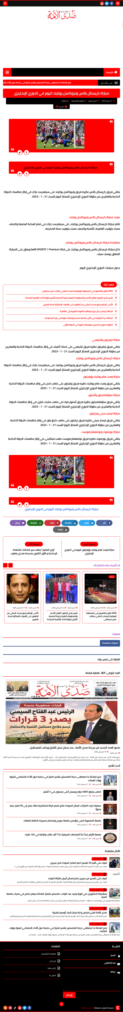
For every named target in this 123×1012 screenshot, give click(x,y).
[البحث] (5, 3)
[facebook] (112, 3)
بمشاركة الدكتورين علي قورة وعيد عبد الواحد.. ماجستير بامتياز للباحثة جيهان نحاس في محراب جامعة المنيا (56, 895)
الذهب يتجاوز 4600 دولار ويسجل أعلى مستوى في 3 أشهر (72, 791)
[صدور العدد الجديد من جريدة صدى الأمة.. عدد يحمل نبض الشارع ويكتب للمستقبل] (61, 712)
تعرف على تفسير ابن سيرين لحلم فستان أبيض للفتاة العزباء (77, 878)
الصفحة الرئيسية (78, 101)
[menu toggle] (118, 3)
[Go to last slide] (10, 565)
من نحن (53, 961)
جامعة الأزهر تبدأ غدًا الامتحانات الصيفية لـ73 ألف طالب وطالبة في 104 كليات (63, 834)
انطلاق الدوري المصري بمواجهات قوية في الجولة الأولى (88, 325)
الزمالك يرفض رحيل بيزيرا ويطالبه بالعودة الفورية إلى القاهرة (86, 311)
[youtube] (102, 3)
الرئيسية (109, 72)
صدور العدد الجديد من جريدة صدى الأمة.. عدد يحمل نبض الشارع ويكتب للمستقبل (75, 747)
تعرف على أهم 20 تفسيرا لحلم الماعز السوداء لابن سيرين (78, 862)
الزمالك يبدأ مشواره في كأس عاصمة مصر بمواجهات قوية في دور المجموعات (78, 318)
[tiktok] (15, 1008)
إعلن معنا (52, 968)
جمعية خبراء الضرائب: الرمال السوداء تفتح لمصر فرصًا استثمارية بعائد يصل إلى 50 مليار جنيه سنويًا (55, 807)
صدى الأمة (114, 753)
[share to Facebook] (26, 152)
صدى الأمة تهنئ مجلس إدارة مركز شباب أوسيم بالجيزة (79, 912)
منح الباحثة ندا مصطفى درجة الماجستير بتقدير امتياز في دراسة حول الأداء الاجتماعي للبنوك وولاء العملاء (55, 778)
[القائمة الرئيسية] (7, 72)
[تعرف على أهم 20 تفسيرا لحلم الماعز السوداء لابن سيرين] (114, 862)
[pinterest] (10, 1008)
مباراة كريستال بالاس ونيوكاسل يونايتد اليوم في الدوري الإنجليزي (61, 509)
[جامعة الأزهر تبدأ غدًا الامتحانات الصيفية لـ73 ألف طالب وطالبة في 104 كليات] (110, 838)
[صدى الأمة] (61, 14)
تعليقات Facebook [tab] (110, 643)
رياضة (64, 101)
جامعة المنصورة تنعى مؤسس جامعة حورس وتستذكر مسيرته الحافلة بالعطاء (62, 820)
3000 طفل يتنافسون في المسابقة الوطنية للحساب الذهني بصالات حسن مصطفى (77, 291)
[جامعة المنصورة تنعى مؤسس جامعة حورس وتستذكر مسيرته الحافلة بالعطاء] (110, 824)
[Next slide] (5, 565)
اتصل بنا (52, 975)
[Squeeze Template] (118, 1008)
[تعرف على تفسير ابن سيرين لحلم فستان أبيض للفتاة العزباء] (114, 877)
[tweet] (19, 152)
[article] (34, 549)
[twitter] (107, 3)
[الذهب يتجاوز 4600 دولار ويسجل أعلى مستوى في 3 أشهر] (110, 795)
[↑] (61, 1004)
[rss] (5, 1008)
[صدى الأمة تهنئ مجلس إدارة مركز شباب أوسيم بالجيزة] (114, 912)
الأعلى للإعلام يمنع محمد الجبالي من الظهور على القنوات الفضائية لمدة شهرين (78, 304)
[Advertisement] (61, 44)
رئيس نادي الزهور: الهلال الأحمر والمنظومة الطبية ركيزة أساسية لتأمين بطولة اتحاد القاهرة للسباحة (69, 298)
